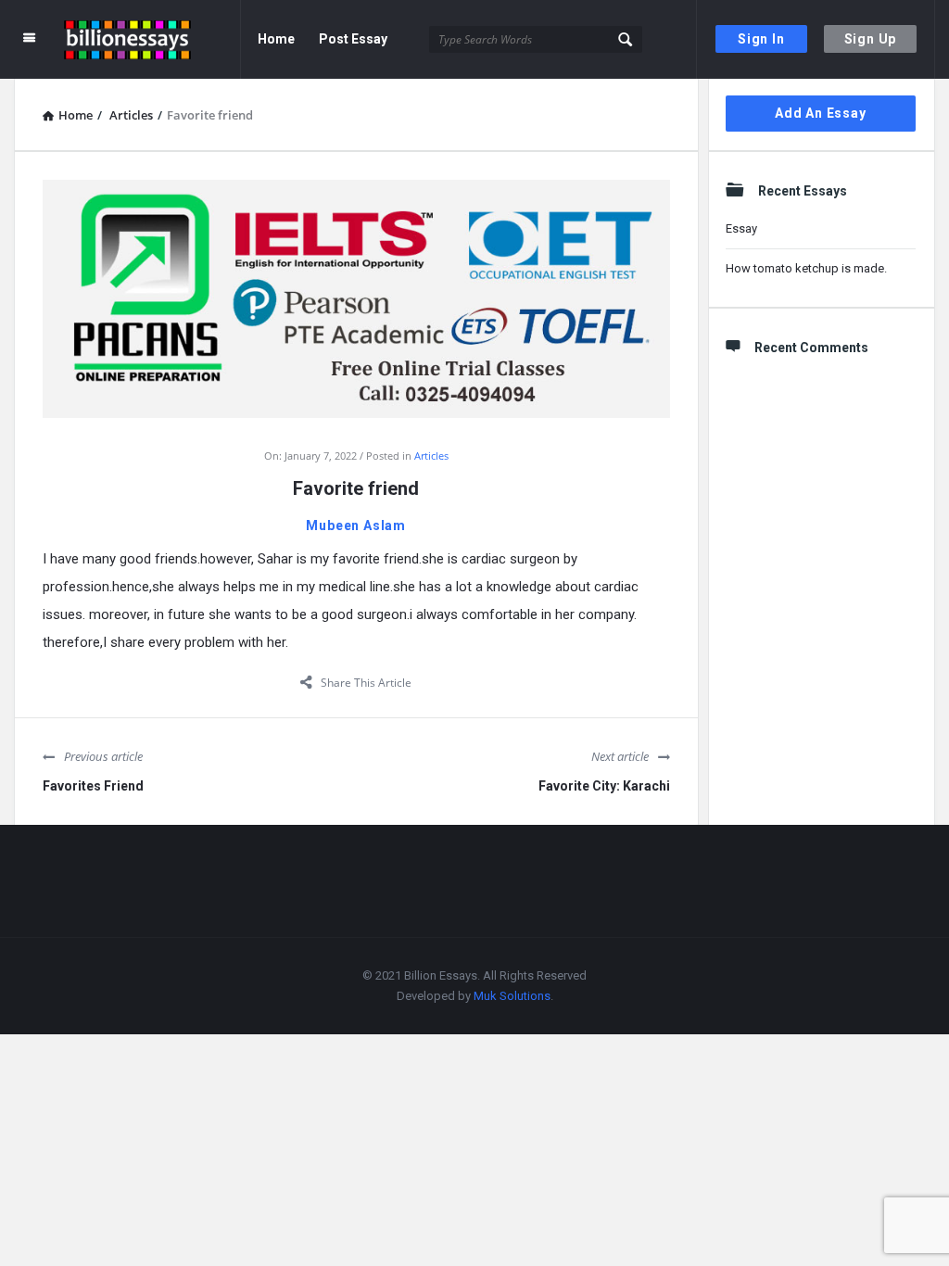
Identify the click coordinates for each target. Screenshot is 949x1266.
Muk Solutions (512, 996)
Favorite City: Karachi (604, 786)
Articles (431, 455)
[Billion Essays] (152, 39)
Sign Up (870, 39)
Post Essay (353, 39)
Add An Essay (821, 113)
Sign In (761, 39)
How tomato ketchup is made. (806, 268)
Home (276, 39)
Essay (741, 228)
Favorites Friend (93, 786)
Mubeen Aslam (356, 525)
